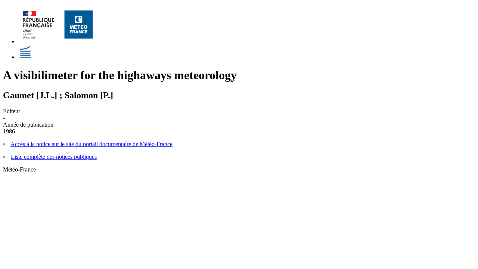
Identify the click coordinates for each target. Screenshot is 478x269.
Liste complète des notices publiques (54, 157)
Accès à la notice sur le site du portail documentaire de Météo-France (91, 144)
